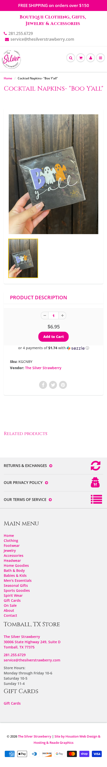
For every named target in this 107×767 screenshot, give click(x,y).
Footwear (12, 545)
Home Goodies (16, 565)
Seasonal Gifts (16, 585)
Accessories (13, 555)
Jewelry (10, 550)
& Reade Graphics (59, 742)
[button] (53, 347)
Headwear (12, 560)
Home (8, 78)
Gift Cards (12, 600)
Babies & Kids (15, 575)
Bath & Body (14, 570)
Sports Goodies (17, 590)
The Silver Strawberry (43, 367)
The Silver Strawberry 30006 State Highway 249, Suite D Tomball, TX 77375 (32, 641)
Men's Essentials (18, 580)
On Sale (10, 605)
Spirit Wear (13, 595)
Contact (10, 615)
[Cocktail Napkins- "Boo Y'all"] (53, 174)
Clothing (11, 540)
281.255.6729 (20, 33)
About (9, 610)
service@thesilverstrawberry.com (42, 39)
